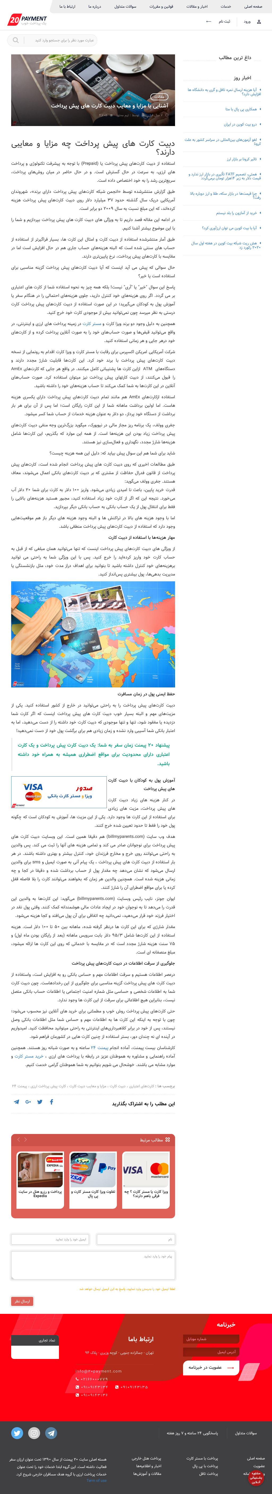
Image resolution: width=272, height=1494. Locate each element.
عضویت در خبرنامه (205, 1367)
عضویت (259, 1466)
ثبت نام (224, 21)
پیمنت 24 (99, 1047)
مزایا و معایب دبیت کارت (87, 1086)
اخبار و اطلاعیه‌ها (148, 1466)
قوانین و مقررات (161, 6)
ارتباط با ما (67, 6)
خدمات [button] (226, 6)
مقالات (159, 97)
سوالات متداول (125, 6)
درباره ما (94, 6)
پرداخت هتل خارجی (146, 1458)
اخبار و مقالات (196, 6)
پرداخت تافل (208, 1473)
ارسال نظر (22, 1301)
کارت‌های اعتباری (141, 1086)
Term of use (97, 1481)
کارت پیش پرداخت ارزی (48, 1086)
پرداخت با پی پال (205, 1466)
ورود (247, 21)
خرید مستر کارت (29, 1056)
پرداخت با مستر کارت (202, 1458)
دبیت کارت (118, 1086)
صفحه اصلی (253, 6)
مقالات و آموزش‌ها (147, 1473)
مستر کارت (92, 323)
